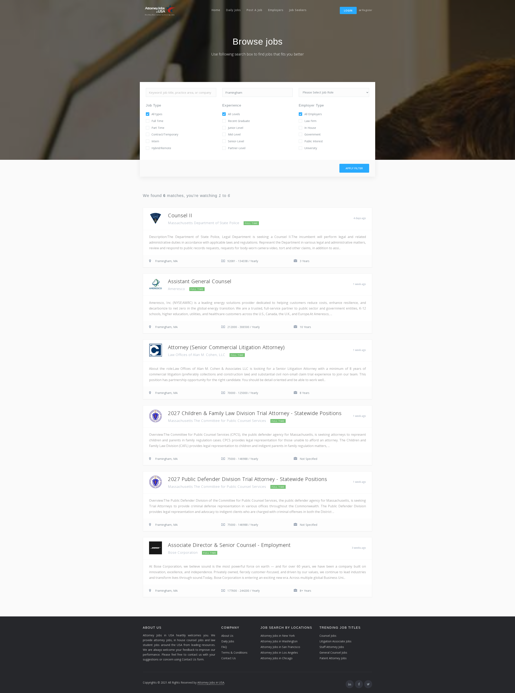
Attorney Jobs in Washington (279, 641)
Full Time (157, 121)
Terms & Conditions (234, 652)
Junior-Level (235, 128)
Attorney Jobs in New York (278, 636)
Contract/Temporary (164, 134)
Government (312, 134)
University (310, 148)
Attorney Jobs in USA (210, 682)
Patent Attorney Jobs (333, 658)
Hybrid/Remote (161, 148)
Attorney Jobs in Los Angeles (279, 652)
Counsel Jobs (327, 636)
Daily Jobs (233, 10)
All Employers (313, 114)
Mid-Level (234, 134)
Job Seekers (298, 10)
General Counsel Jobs (333, 652)
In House (310, 128)
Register (367, 10)
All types (156, 114)
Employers (275, 10)
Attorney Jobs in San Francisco (280, 647)
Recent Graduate (239, 121)
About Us (227, 636)
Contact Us (228, 658)
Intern (155, 141)
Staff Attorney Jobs (331, 647)
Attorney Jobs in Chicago (277, 658)
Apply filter (354, 168)
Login (348, 10)
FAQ (224, 647)
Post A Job (254, 10)
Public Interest (313, 141)
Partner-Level (236, 148)
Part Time (157, 128)
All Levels (234, 114)
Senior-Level (236, 141)
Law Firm (310, 121)
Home (215, 10)
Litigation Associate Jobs (335, 641)
